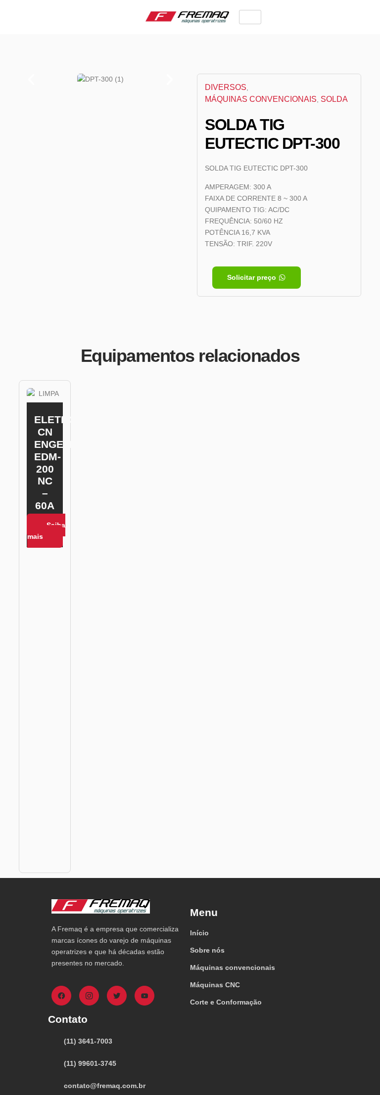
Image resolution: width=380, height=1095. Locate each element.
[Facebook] (61, 996)
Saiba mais (46, 530)
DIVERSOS (225, 87)
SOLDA (334, 99)
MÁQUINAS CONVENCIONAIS (261, 99)
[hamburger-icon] (250, 17)
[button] (31, 79)
